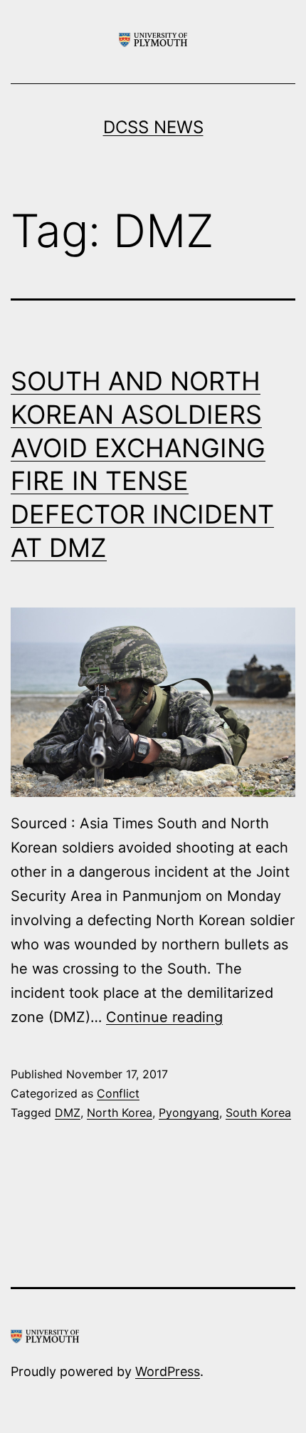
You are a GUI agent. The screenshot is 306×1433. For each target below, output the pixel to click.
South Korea (258, 1112)
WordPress (167, 1371)
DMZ (67, 1112)
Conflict (118, 1093)
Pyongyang (189, 1112)
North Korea (119, 1112)
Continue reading (164, 1017)
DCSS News (153, 127)
